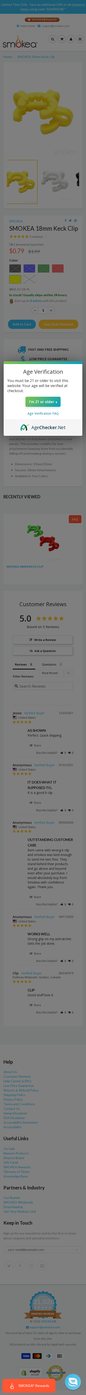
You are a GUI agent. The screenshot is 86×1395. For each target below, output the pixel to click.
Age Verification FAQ (43, 413)
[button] (73, 1382)
